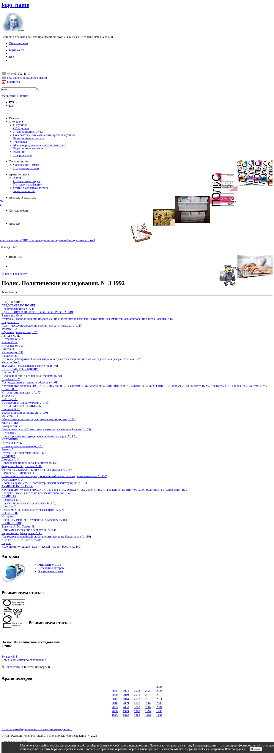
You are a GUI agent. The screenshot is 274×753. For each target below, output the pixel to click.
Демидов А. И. (10, 459)
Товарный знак (22, 155)
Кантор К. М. (257, 385)
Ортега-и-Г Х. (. (11, 442)
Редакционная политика (28, 138)
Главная (14, 118)
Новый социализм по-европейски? (23, 659)
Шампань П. (9, 506)
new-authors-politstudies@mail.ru (27, 77)
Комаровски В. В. (12, 426)
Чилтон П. (8, 349)
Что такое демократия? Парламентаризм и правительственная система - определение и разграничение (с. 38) (70, 359)
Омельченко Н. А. (12, 479)
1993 (137, 715)
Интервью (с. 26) (12, 338)
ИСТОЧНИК (9, 439)
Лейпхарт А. (9, 399)
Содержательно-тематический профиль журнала (44, 135)
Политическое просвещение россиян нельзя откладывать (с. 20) (41, 325)
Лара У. (6, 543)
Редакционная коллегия (28, 148)
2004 (126, 707)
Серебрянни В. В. (177, 489)
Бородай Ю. (240, 385)
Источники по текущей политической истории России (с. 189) (41, 546)
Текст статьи (13, 667)
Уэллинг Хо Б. (10, 362)
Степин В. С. (9, 389)
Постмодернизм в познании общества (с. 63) (29, 382)
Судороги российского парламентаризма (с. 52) (31, 375)
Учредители (21, 141)
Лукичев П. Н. (29, 472)
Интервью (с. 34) (12, 352)
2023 (137, 690)
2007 (148, 703)
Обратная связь (18, 43)
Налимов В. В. (10, 409)
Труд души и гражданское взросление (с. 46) (29, 365)
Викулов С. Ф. (135, 489)
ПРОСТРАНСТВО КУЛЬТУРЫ (21, 405)
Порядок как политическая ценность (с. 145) (29, 462)
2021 (159, 690)
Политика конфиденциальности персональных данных (36, 729)
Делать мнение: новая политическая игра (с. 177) (32, 509)
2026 (159, 686)
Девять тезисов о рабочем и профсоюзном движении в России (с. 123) (46, 429)
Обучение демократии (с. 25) (19, 332)
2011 (159, 699)
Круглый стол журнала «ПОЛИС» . (24, 385)
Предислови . (10, 322)
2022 (148, 690)
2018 (137, 694)
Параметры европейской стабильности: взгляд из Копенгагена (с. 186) (46, 536)
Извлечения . (9, 355)
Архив (17, 177)
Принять (255, 749)
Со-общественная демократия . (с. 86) (25, 402)
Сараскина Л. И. (141, 385)
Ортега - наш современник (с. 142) (23, 452)
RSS (11, 56)
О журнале (16, 121)
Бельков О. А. (75, 489)
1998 (137, 711)
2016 (159, 694)
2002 (148, 707)
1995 (115, 715)
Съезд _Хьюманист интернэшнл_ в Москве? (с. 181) (34, 519)
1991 (159, 715)
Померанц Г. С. (58, 385)
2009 (126, 703)
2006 (159, 703)
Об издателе (21, 128)
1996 (159, 711)
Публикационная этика (28, 131)
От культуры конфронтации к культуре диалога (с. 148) (36, 469)
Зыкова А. (7, 449)
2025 (115, 690)
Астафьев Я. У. (10, 379)
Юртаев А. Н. (33, 466)
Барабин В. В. (116, 489)
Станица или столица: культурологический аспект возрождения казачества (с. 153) (54, 476)
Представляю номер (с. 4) (17, 308)
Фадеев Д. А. (9, 328)
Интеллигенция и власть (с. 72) (21, 392)
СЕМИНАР (8, 496)
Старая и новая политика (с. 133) (22, 446)
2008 (137, 703)
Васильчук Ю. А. (12, 315)
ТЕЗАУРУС (9, 395)
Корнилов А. (10, 533)
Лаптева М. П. (10, 335)
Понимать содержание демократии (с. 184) (28, 529)
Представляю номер (26, 168)
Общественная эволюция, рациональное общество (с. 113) (38, 419)
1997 (148, 711)
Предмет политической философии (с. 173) (28, 503)
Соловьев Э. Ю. (179, 385)
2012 (148, 699)
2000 (115, 711)
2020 (115, 694)
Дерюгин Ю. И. (95, 489)
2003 (137, 707)
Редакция (19, 151)
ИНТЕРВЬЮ (9, 513)
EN (11, 105)
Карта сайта (16, 50)
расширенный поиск (14, 95)
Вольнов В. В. (9, 656)
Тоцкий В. (28, 526)
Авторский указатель (22, 197)
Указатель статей (24, 191)
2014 (126, 699)
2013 (137, 699)
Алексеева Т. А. (220, 385)
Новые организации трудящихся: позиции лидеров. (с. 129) (39, 436)
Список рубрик (19, 210)
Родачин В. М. (155, 489)
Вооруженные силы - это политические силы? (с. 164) (35, 493)
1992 (148, 715)
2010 (115, 703)
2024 (126, 690)
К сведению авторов (51, 568)
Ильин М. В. (9, 342)
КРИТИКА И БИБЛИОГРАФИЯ (22, 539)
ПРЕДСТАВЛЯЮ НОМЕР (18, 305)
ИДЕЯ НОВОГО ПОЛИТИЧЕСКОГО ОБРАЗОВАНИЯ (37, 312)
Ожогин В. (160, 385)
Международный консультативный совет (39, 145)
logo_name (15, 4)
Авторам (14, 223)
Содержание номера (26, 164)
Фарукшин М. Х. (12, 466)
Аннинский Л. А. (118, 385)
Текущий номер (19, 161)
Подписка (13, 81)
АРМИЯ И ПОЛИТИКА (17, 486)
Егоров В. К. (57, 489)
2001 (159, 707)
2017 (148, 694)
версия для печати (16, 273)
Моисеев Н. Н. (10, 416)
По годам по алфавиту (27, 184)
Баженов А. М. (10, 526)
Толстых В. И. (79, 385)
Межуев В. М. (200, 385)
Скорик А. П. (9, 472)
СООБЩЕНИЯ (11, 523)
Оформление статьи (50, 571)
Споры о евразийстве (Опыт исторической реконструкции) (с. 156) (44, 483)
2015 (115, 699)
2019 (126, 694)
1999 (126, 711)
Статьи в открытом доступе (30, 187)
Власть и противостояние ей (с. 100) (24, 412)
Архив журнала (19, 174)
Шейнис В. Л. (10, 372)
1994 (126, 715)
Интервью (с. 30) (12, 345)
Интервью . (8, 432)
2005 (115, 707)
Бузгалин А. (97, 385)
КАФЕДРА (8, 456)
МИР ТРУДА (9, 422)
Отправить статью (49, 564)
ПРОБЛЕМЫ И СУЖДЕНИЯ (20, 369)
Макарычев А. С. (31, 533)
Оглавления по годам (26, 181)
